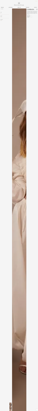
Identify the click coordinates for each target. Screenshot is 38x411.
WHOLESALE (11, 7)
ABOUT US (19, 7)
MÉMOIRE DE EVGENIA (28, 16)
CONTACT (35, 7)
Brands (2, 7)
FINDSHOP (27, 7)
